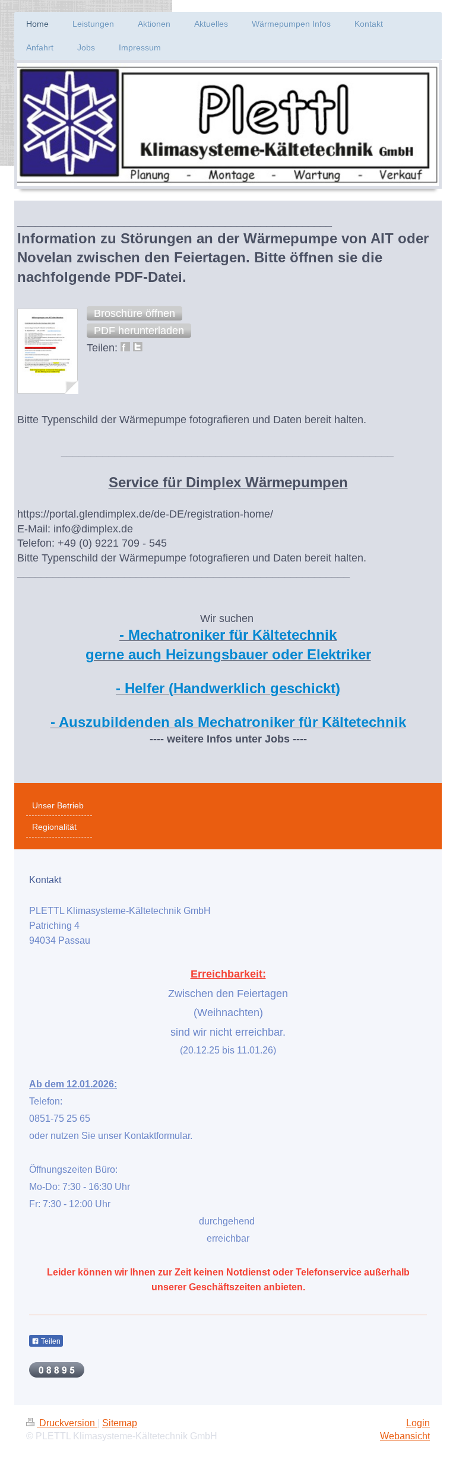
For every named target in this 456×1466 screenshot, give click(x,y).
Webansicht (405, 1436)
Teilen (50, 1341)
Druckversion (67, 1423)
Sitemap (119, 1423)
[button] (134, 313)
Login (418, 1423)
